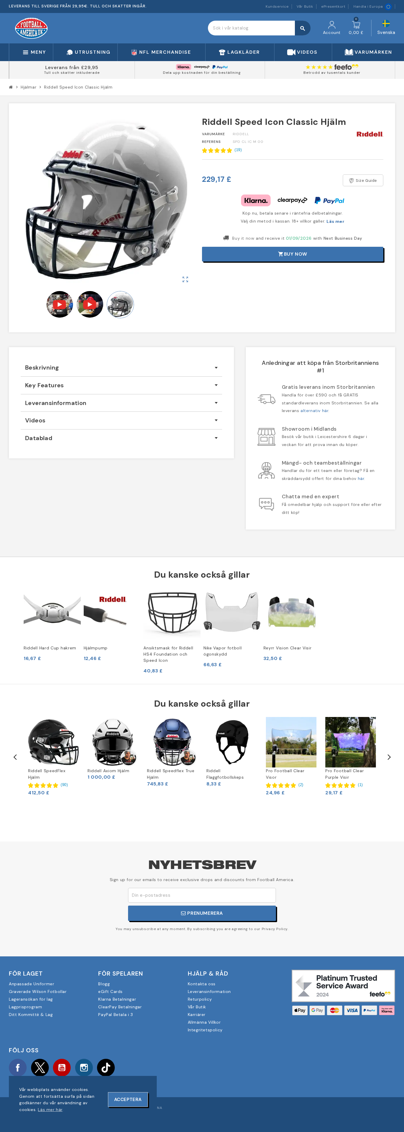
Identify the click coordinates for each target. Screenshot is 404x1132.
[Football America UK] (31, 27)
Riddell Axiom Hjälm (108, 770)
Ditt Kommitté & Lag (31, 1014)
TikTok (106, 1068)
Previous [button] (15, 757)
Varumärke (213, 134)
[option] (53, 756)
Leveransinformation (209, 991)
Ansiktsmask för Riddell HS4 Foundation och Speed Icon (168, 654)
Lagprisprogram (25, 1007)
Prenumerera (204, 913)
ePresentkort (333, 6)
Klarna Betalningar (117, 999)
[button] (222, 150)
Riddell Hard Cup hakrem (50, 648)
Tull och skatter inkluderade (72, 72)
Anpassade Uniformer (31, 983)
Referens (211, 141)
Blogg (104, 983)
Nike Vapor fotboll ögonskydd (222, 651)
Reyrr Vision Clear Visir (288, 648)
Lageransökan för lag (31, 999)
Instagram (84, 1068)
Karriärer (197, 1014)
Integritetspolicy (205, 1030)
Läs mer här (50, 1109)
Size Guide (366, 180)
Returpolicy (200, 999)
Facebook (18, 1068)
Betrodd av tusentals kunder (332, 72)
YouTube (62, 1068)
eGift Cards (110, 991)
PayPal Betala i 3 (115, 1014)
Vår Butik (305, 6)
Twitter (40, 1068)
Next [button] (389, 757)
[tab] (121, 367)
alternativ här (314, 410)
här (361, 478)
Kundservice (277, 6)
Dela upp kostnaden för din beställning (202, 72)
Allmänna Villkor (204, 1022)
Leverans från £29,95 (71, 67)
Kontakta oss (202, 983)
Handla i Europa (368, 6)
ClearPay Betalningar (120, 1007)
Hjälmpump (96, 648)
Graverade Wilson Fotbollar (38, 991)
